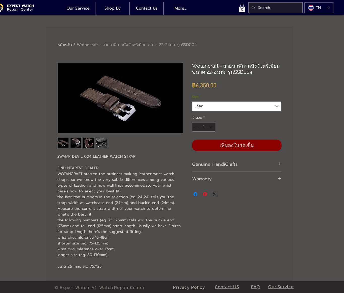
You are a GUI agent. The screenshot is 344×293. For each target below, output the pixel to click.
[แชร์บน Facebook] (195, 194)
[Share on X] (215, 194)
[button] (242, 8)
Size (197, 96)
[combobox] (237, 106)
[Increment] (211, 126)
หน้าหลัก (64, 45)
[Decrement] (196, 126)
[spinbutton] (203, 126)
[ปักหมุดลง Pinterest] (205, 194)
